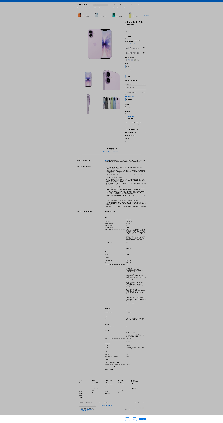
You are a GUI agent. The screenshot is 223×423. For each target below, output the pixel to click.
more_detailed (85, 419)
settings (127, 419)
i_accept (142, 419)
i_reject (134, 419)
